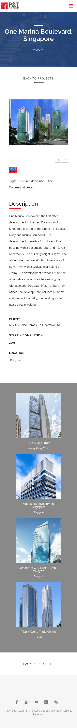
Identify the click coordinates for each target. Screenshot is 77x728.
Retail (30, 187)
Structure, (23, 181)
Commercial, (17, 187)
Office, (49, 181)
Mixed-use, (37, 181)
